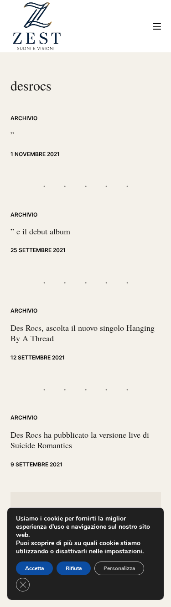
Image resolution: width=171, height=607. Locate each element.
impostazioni (123, 551)
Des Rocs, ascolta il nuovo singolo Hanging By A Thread (82, 333)
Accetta (34, 568)
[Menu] (157, 26)
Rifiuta (74, 568)
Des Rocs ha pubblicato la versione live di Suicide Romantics (79, 439)
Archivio (23, 118)
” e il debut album (40, 231)
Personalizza (119, 568)
